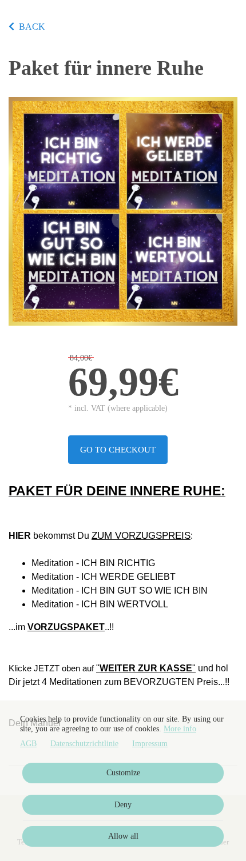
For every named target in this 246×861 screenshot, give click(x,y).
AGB (28, 743)
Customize (123, 772)
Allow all (123, 836)
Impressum (150, 743)
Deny (123, 804)
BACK (32, 26)
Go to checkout (118, 449)
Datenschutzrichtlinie (84, 743)
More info (180, 728)
